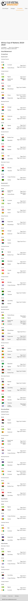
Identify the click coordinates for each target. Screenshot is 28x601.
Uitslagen (13, 8)
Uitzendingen (5, 8)
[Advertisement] (14, 25)
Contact (4, 596)
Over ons (10, 596)
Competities (20, 8)
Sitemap (17, 596)
